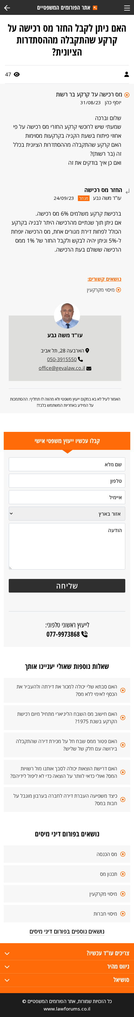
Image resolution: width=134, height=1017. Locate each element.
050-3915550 (62, 359)
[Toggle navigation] (127, 7)
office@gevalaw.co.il (62, 368)
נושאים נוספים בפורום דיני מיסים (67, 931)
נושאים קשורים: (104, 279)
